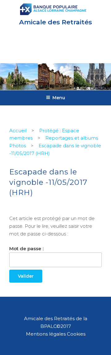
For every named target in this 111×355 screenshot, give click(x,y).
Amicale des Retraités (55, 22)
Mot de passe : (26, 248)
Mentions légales (46, 334)
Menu (58, 97)
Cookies (76, 334)
